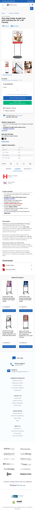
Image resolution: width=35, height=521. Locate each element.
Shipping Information (17, 383)
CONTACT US (17, 395)
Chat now (18, 115)
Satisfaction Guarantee (17, 431)
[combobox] (17, 8)
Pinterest (17, 514)
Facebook (6, 514)
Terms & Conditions (17, 435)
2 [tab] (17, 60)
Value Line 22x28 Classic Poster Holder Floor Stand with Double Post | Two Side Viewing (25, 334)
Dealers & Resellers (17, 403)
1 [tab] (15, 60)
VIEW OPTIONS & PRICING (9, 310)
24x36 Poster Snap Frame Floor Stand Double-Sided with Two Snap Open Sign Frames (9, 333)
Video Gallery (17, 418)
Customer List (17, 428)
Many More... (6, 141)
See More (4, 130)
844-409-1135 (11, 1)
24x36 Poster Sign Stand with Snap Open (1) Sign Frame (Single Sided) (25, 299)
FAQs (17, 420)
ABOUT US (17, 426)
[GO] (31, 8)
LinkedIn (23, 514)
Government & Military (17, 387)
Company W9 (17, 390)
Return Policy (17, 405)
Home (3, 13)
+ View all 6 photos (7, 75)
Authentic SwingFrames (17, 415)
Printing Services (17, 413)
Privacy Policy (17, 433)
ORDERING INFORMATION (17, 378)
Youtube (29, 514)
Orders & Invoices (17, 400)
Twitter (11, 514)
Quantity (5, 87)
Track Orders (17, 398)
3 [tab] (20, 60)
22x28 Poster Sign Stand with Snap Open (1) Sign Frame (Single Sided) (8, 299)
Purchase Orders (17, 385)
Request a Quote (17, 380)
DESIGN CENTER (17, 411)
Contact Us (30, 1)
